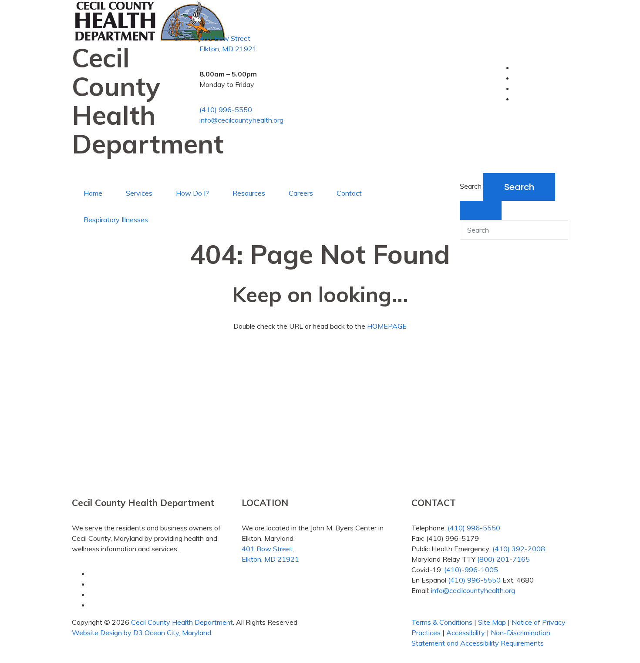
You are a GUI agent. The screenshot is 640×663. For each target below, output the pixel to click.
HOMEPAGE (387, 326)
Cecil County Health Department (182, 622)
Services (139, 193)
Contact (349, 193)
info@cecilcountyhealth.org (241, 120)
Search (471, 186)
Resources (248, 193)
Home (93, 193)
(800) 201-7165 (503, 559)
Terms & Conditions (441, 622)
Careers (301, 193)
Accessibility (465, 632)
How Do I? (192, 193)
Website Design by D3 (107, 632)
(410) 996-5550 (225, 109)
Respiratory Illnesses (116, 219)
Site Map (492, 622)
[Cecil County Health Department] (150, 18)
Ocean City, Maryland (178, 632)
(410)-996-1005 (471, 569)
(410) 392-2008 (518, 548)
